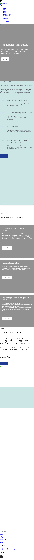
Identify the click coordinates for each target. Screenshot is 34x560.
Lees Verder (7, 247)
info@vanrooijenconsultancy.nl (8, 549)
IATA (4, 11)
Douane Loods (7, 14)
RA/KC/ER (6, 12)
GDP (4, 8)
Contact (5, 20)
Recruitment (6, 17)
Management (6, 15)
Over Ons (5, 18)
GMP (4, 9)
